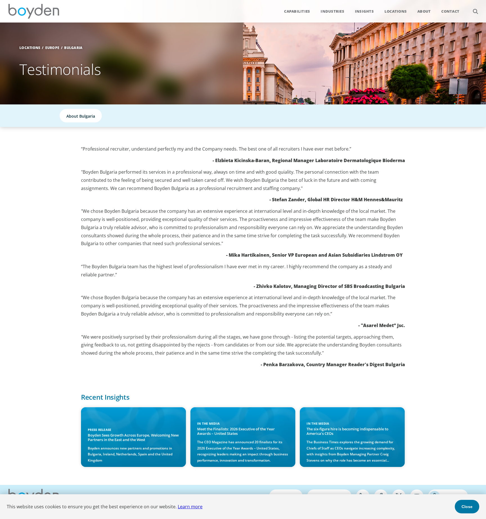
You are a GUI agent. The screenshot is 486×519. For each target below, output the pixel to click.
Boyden (34, 11)
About (424, 11)
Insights (364, 11)
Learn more (190, 507)
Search (475, 11)
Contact (450, 11)
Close (467, 506)
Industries (332, 11)
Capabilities (297, 11)
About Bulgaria (80, 116)
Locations (395, 11)
